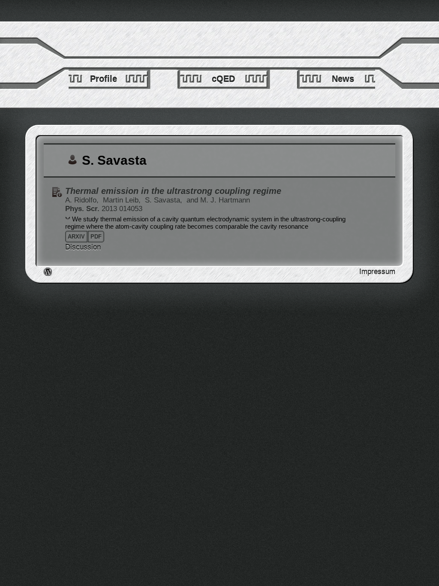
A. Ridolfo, (83, 200)
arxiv (76, 236)
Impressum (377, 272)
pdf (96, 236)
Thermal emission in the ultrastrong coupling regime (173, 191)
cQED (223, 79)
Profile (103, 79)
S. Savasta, (164, 200)
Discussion (83, 247)
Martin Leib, (123, 200)
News (343, 79)
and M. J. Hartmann (218, 200)
